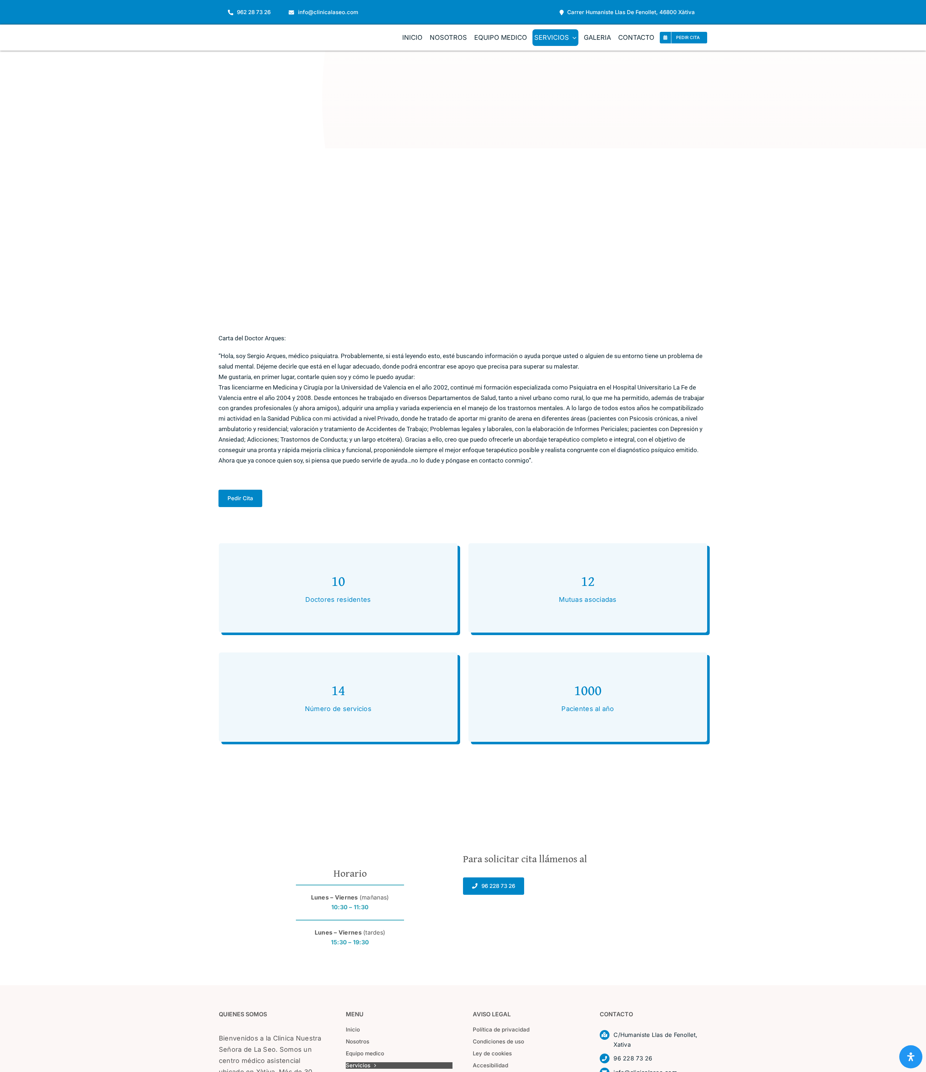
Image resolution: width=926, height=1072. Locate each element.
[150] (251, 31)
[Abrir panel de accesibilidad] (910, 1056)
